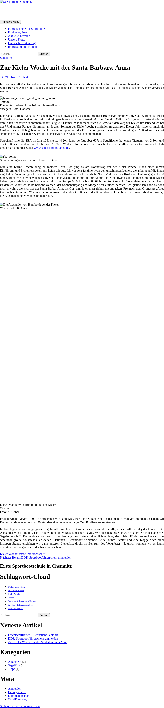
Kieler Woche (8, 554)
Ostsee (21, 554)
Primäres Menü (10, 21)
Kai (25, 77)
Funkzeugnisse (17, 32)
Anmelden (14, 688)
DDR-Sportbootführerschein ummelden (35, 557)
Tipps (11, 669)
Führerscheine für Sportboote (26, 28)
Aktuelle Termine (19, 36)
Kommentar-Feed (19, 695)
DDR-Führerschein (16, 587)
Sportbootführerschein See (20, 605)
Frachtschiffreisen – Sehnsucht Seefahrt (33, 635)
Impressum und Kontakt (23, 46)
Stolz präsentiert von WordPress (20, 706)
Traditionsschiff (35, 554)
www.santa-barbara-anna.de (51, 147)
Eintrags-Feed (17, 692)
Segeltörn (6, 57)
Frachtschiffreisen (16, 590)
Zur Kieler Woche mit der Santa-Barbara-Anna (37, 642)
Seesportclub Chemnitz (32, 11)
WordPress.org (17, 699)
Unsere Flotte (16, 39)
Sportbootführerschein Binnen (22, 601)
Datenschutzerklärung (22, 43)
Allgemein (14, 661)
